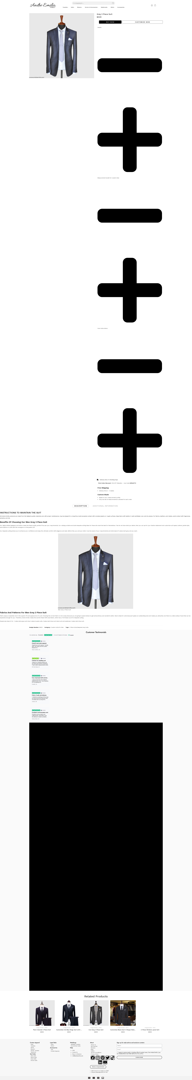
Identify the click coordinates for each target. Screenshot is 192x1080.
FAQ (73, 1050)
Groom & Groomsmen (91, 7)
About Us (93, 1044)
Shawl (52, 1046)
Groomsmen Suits (75, 1046)
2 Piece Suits (73, 627)
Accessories (120, 7)
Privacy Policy (94, 1054)
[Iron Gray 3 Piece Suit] (96, 1013)
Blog (92, 1049)
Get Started (94, 1046)
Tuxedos (65, 7)
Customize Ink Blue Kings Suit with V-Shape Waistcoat (69, 1030)
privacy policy (139, 1054)
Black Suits (34, 1057)
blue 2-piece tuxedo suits (35, 621)
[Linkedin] (100, 1062)
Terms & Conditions (96, 1052)
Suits (72, 7)
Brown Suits (34, 1060)
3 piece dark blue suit (49, 621)
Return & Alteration (77, 1054)
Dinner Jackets (35, 1050)
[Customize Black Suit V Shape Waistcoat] (123, 1013)
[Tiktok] (112, 1058)
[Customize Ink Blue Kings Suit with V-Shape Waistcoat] (69, 1013)
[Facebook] (93, 1058)
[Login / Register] (152, 5)
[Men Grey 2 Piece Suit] (61, 45)
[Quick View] (42, 1024)
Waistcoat (33, 1052)
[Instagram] (98, 1058)
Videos (92, 1051)
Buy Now (110, 22)
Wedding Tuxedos (75, 1044)
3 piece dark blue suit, (77, 621)
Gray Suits (33, 1059)
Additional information (105, 506)
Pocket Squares (55, 1051)
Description (80, 506)
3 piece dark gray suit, (21, 621)
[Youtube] (105, 1062)
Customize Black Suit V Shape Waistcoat (123, 1030)
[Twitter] (108, 1058)
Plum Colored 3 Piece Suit (42, 1030)
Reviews (93, 1048)
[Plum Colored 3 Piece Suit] (42, 1013)
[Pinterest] (103, 1058)
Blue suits (33, 1055)
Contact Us (74, 1052)
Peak (52, 1044)
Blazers (79, 7)
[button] (96, 790)
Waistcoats (104, 7)
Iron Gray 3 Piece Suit (96, 1030)
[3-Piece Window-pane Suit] (150, 1013)
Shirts (112, 7)
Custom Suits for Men (57, 627)
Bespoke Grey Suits (82, 627)
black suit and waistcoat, (63, 621)
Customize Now (142, 22)
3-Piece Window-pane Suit (150, 1030)
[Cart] (155, 5)
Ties (52, 1049)
